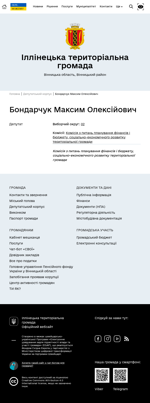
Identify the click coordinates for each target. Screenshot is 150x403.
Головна (14, 93)
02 (83, 124)
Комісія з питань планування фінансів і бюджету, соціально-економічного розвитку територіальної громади (91, 137)
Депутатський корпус (37, 93)
